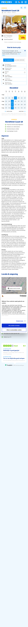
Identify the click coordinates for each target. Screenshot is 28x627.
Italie (5, 12)
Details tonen (19, 321)
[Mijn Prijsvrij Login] (22, 2)
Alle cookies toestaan (14, 325)
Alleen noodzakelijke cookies (14, 330)
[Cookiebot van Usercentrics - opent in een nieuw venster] (20, 296)
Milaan (9, 12)
